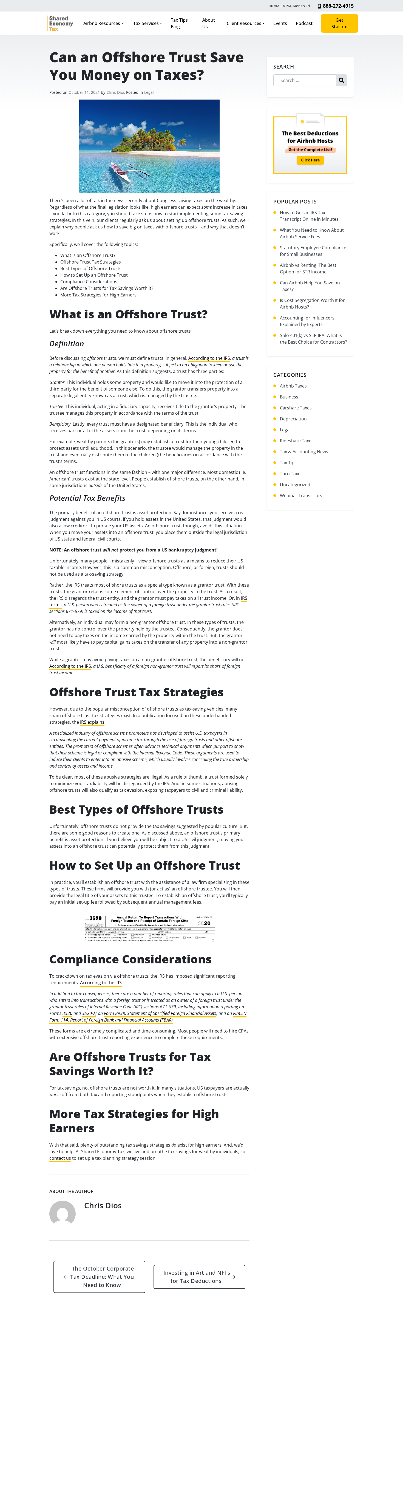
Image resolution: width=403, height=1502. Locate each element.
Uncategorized (295, 485)
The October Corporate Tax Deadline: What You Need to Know (98, 1277)
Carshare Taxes (296, 408)
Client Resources (244, 23)
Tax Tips (288, 463)
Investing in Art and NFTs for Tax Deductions (199, 1277)
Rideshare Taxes (297, 441)
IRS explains (92, 722)
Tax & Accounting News (304, 452)
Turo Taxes (291, 474)
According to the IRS (209, 358)
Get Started (339, 23)
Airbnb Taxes (293, 386)
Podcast (304, 23)
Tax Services (145, 23)
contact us (60, 1158)
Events (280, 23)
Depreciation (293, 419)
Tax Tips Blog (179, 23)
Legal (149, 92)
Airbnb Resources (101, 23)
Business (289, 397)
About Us (208, 23)
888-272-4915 (338, 5)
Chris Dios (115, 92)
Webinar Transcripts (301, 496)
